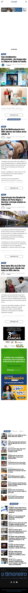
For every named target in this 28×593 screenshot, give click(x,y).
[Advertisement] (14, 32)
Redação (9, 65)
